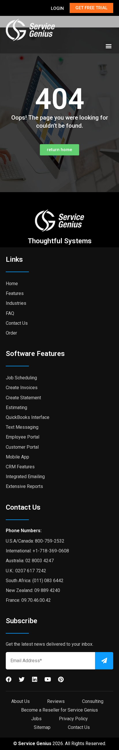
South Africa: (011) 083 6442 (35, 580)
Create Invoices (22, 387)
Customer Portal (22, 447)
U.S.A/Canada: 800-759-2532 (35, 541)
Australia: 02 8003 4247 (30, 560)
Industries (16, 303)
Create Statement (23, 397)
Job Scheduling (21, 377)
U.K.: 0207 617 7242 (26, 570)
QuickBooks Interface (27, 417)
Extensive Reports (24, 486)
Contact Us (17, 323)
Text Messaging (22, 427)
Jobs (36, 718)
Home (12, 283)
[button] (108, 46)
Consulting (92, 701)
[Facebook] (9, 679)
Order (11, 333)
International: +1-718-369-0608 (37, 551)
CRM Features (20, 466)
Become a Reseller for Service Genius (59, 710)
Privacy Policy (73, 718)
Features (15, 293)
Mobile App (17, 457)
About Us (20, 701)
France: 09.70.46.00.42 (28, 600)
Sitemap (42, 727)
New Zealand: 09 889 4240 (33, 590)
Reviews (56, 701)
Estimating (16, 407)
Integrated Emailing (25, 476)
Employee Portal (22, 437)
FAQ (10, 313)
